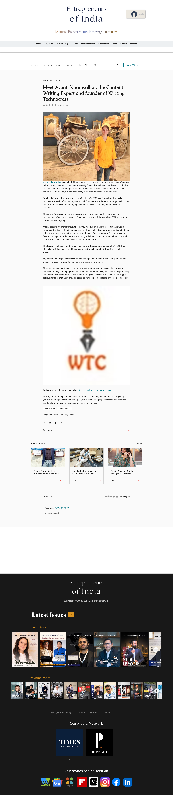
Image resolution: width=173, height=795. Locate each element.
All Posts (35, 65)
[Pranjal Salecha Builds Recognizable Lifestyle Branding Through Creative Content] (125, 457)
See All (139, 443)
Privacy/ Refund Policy (60, 712)
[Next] (71, 614)
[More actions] (128, 80)
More (96, 65)
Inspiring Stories (67, 415)
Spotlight (71, 65)
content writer (49, 409)
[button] (118, 65)
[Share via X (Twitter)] (50, 423)
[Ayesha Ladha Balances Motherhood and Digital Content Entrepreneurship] (87, 457)
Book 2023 (84, 65)
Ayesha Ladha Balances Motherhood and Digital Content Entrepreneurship (85, 472)
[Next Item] (155, 649)
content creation (64, 409)
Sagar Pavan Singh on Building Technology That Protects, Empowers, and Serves (46, 472)
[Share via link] (61, 423)
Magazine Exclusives (53, 65)
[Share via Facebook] (44, 423)
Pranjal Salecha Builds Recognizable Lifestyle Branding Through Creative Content (124, 472)
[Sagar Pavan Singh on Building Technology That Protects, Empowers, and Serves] (48, 457)
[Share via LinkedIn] (55, 423)
